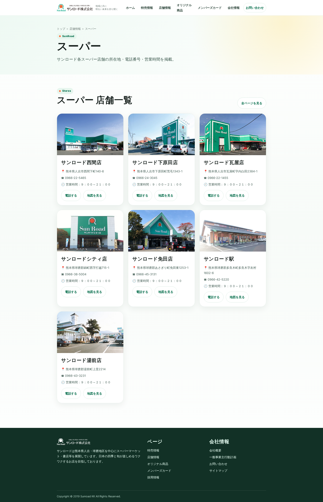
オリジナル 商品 (184, 7)
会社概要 (215, 450)
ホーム (130, 8)
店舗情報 (165, 8)
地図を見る (94, 195)
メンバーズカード (210, 8)
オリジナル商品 (157, 464)
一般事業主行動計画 (222, 457)
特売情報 (147, 8)
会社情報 (234, 8)
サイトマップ (218, 470)
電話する (71, 195)
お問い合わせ (255, 8)
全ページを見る (251, 103)
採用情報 (153, 477)
